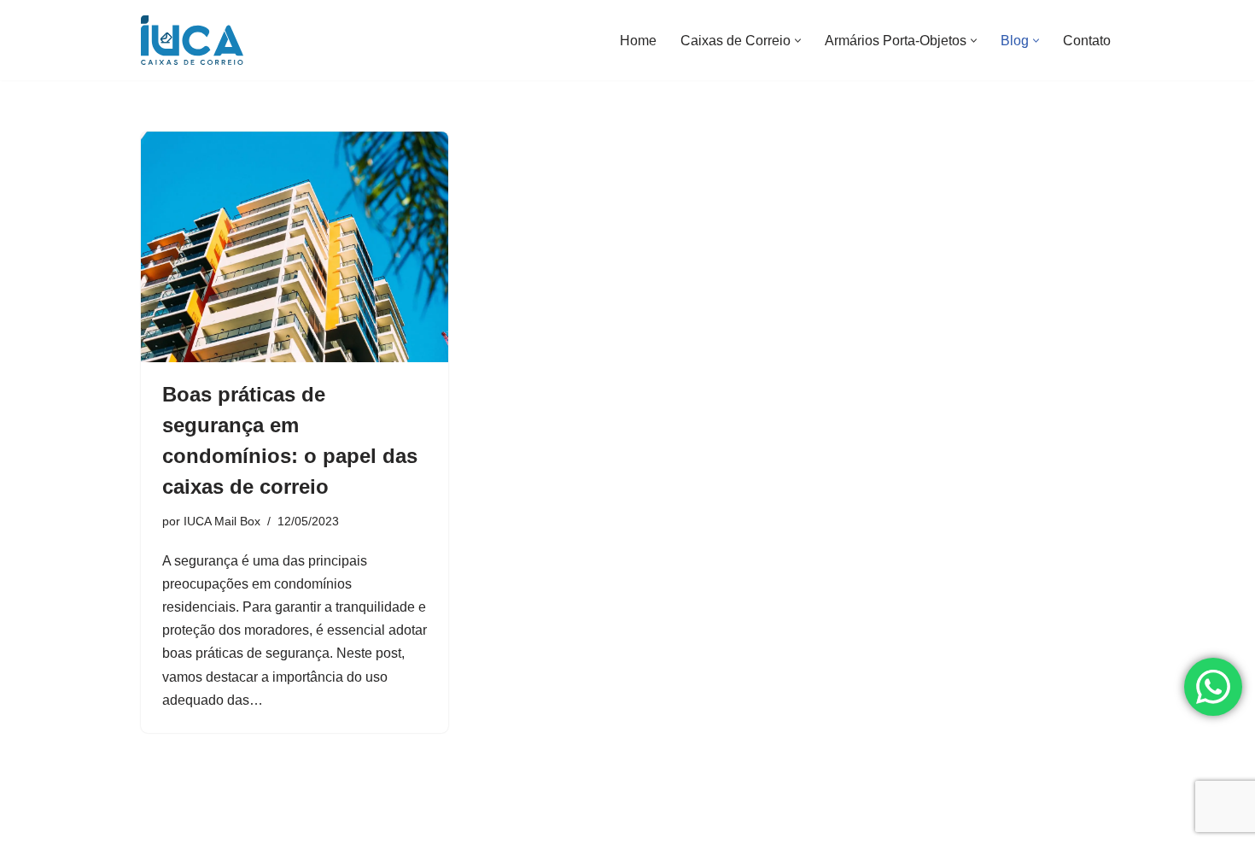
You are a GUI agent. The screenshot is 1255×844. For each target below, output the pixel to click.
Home (638, 40)
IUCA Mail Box (222, 521)
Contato (1087, 40)
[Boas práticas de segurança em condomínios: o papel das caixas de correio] (294, 247)
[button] (798, 41)
